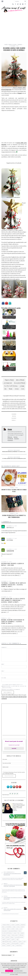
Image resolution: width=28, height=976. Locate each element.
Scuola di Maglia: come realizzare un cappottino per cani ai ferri (13, 898)
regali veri (15, 941)
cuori (21, 928)
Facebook (14, 414)
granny (9, 935)
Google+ (16, 438)
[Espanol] (15, 794)
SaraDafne (10, 551)
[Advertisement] (14, 27)
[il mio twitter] (11, 788)
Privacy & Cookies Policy (14, 968)
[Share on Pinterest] (6, 304)
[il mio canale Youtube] (16, 788)
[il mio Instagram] (14, 788)
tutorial (3, 945)
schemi (8, 943)
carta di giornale (7, 383)
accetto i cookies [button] (9, 970)
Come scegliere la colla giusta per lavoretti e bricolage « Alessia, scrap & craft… (13, 600)
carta (18, 926)
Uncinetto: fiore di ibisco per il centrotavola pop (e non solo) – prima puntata (13, 885)
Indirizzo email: (5, 767)
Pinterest (14, 418)
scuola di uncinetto (15, 943)
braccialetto (8, 926)
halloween (21, 935)
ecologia (22, 386)
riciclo (22, 389)
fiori (18, 933)
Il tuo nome (4, 759)
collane (8, 928)
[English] (11, 794)
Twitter (14, 416)
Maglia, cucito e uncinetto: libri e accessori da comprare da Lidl (12, 909)
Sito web (3, 677)
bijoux (3, 926)
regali (17, 939)
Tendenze (19, 44)
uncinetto (9, 945)
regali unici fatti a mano (6, 941)
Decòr (6, 44)
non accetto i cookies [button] (18, 970)
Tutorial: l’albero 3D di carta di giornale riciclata (14, 457)
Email (3, 671)
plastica (13, 939)
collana (3, 928)
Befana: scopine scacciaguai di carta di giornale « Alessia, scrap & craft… (12, 621)
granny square (15, 935)
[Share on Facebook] (3, 304)
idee (5, 389)
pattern (8, 939)
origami (3, 939)
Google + (14, 420)
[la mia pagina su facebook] (8, 788)
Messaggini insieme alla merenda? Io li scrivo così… (14, 451)
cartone (22, 926)
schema (3, 943)
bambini (17, 924)
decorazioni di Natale (19, 383)
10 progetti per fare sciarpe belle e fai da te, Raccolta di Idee (12, 874)
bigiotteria (23, 924)
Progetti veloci (12, 44)
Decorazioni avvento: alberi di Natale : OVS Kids (12, 564)
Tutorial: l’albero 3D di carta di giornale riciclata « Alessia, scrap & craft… (13, 584)
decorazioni (4, 931)
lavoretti (7, 937)
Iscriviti (14, 748)
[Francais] (18, 794)
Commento (4, 647)
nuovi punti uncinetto (19, 937)
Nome (3, 664)
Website (10, 437)
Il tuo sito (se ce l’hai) (6, 763)
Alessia (10, 429)
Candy (14, 926)
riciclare (17, 389)
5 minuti (12, 924)
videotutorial (18, 945)
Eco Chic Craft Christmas (11, 386)
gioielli (22, 933)
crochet (12, 928)
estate (15, 933)
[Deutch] (13, 794)
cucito (17, 928)
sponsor (22, 943)
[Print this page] (10, 304)
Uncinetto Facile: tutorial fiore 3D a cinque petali (14, 490)
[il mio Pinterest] (19, 788)
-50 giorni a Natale (9, 380)
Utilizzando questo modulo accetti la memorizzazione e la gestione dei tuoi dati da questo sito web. (14, 686)
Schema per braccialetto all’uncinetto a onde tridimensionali (14, 516)
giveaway (4, 935)
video (13, 945)
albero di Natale (20, 380)
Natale (20, 93)
